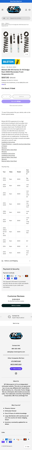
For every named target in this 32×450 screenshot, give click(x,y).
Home (3, 23)
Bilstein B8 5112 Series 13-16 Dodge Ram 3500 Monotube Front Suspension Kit (15, 25)
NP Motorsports (8, 446)
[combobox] (16, 18)
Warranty (4, 148)
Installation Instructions (8, 142)
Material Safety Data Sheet (9, 150)
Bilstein (7, 23)
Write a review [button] (16, 305)
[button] (29, 9)
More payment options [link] (16, 105)
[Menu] (2, 9)
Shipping (4, 80)
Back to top (16, 323)
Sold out (21, 96)
